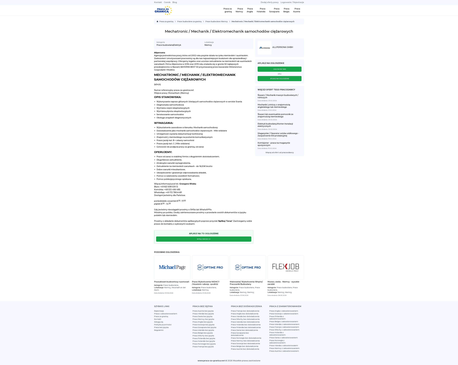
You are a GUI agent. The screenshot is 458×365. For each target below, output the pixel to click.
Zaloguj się (158, 322)
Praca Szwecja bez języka (203, 325)
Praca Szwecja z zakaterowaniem (283, 314)
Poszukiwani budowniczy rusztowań (171, 282)
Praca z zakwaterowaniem (165, 314)
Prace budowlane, (171, 285)
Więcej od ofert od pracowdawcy (279, 152)
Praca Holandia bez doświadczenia (245, 325)
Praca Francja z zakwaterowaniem (284, 327)
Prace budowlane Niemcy (216, 21)
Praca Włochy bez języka (203, 336)
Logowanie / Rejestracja (292, 2)
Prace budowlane (164, 45)
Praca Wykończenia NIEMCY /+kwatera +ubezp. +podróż (205, 283)
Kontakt (158, 2)
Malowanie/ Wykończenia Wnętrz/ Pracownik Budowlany (246, 283)
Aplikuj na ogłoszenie (279, 78)
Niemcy (208, 45)
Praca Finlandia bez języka (204, 338)
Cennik (167, 2)
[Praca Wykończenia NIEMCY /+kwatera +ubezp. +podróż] (210, 268)
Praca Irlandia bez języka (203, 314)
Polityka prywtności (162, 325)
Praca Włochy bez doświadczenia (245, 319)
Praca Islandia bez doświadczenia (245, 322)
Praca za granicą (166, 21)
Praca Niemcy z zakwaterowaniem (284, 348)
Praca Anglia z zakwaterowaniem (283, 311)
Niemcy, (168, 287)
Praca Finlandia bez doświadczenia (246, 327)
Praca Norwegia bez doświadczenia (246, 338)
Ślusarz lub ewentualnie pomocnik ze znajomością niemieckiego (275, 115)
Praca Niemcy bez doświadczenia (245, 341)
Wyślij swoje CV (204, 239)
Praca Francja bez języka (203, 347)
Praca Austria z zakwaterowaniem (284, 351)
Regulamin (159, 330)
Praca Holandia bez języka (204, 341)
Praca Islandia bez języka (203, 330)
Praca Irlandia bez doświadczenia (245, 316)
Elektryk (177, 45)
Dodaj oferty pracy (270, 2)
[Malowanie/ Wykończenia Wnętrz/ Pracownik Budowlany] (248, 268)
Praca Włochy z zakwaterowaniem (284, 330)
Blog (174, 2)
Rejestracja (159, 311)
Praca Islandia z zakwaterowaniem (284, 324)
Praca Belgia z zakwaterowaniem (283, 321)
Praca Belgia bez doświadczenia (244, 346)
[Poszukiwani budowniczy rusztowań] (172, 268)
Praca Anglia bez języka (203, 322)
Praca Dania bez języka (202, 316)
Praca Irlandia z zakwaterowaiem (283, 345)
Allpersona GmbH (282, 47)
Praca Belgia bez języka (203, 333)
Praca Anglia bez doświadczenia (244, 314)
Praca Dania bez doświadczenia (244, 330)
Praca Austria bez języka (203, 311)
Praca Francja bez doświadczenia (245, 311)
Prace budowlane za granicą (189, 21)
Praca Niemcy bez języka (203, 319)
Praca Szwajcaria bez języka (204, 327)
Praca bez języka (161, 327)
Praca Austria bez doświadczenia (245, 349)
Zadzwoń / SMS (279, 69)
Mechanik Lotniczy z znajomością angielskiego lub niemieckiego (274, 106)
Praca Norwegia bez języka (204, 344)
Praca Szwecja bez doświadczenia (245, 343)
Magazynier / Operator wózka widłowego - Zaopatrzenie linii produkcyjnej (278, 134)
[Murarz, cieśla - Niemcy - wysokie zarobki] (286, 268)
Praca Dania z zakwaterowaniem (283, 338)
